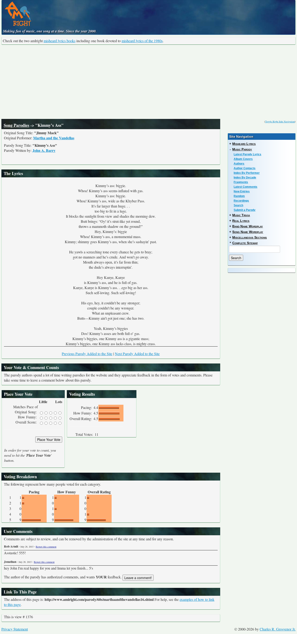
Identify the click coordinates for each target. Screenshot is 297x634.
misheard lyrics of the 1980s (142, 40)
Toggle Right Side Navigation (280, 121)
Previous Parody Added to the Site (87, 353)
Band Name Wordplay (247, 226)
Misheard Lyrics (244, 144)
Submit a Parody (244, 210)
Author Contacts (244, 168)
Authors (239, 163)
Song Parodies (16, 125)
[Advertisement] (148, 81)
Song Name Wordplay (247, 232)
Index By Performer (247, 173)
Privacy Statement (14, 629)
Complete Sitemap (245, 243)
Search (238, 205)
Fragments (241, 182)
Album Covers (243, 159)
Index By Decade (245, 177)
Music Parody (242, 149)
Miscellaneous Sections (249, 237)
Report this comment (46, 546)
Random (239, 196)
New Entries (242, 191)
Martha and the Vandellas (53, 137)
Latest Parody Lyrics (247, 154)
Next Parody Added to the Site (137, 353)
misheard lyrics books (59, 40)
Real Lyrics (240, 221)
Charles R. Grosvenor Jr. (278, 629)
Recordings (241, 200)
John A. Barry (43, 150)
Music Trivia (241, 215)
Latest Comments (245, 186)
